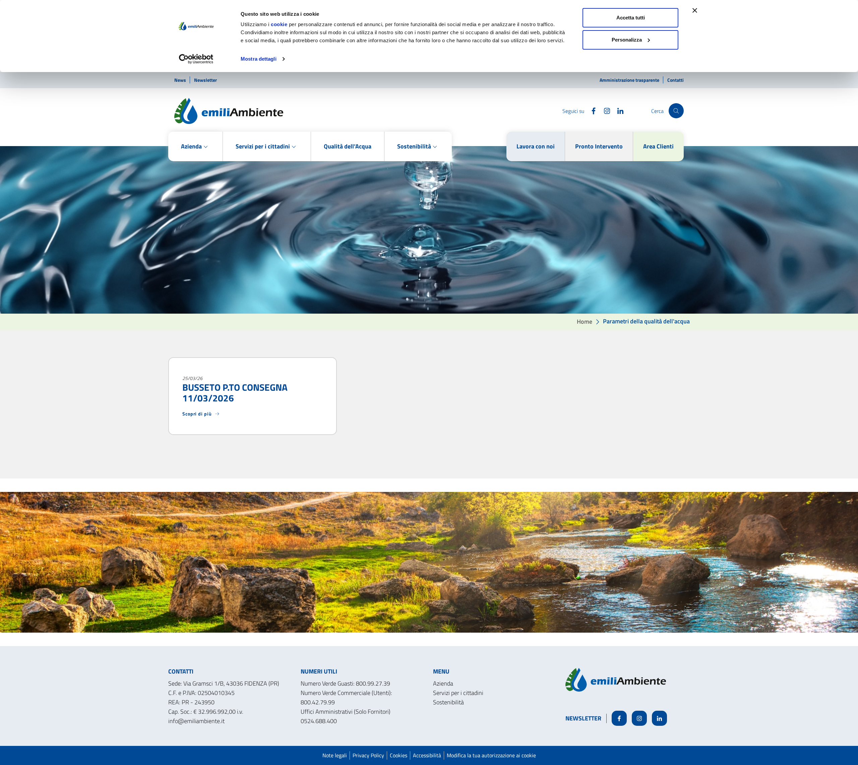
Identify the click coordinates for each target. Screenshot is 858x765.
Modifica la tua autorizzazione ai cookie (491, 755)
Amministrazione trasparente (630, 79)
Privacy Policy (368, 755)
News (180, 79)
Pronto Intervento (599, 146)
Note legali (334, 755)
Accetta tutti (630, 17)
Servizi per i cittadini (458, 692)
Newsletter (205, 79)
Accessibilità (427, 755)
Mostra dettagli (259, 59)
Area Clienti (658, 146)
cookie (279, 24)
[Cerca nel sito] (676, 110)
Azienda (443, 683)
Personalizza (627, 40)
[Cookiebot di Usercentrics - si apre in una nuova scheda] (196, 59)
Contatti (675, 79)
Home (584, 321)
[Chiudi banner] (694, 10)
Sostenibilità (448, 702)
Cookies (398, 755)
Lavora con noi (535, 146)
